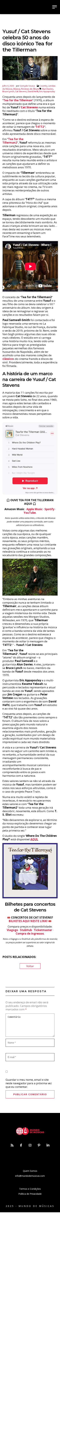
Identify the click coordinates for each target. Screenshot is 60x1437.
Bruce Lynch (8, 91)
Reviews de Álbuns (30, 88)
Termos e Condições (30, 1188)
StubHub (26, 930)
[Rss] (12, 1145)
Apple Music (34, 509)
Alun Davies (47, 88)
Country (43, 85)
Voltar (30, 966)
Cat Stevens (21, 91)
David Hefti (33, 91)
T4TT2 (40, 127)
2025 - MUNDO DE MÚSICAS (30, 1205)
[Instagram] (30, 1145)
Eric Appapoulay (47, 91)
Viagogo (12, 930)
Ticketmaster (43, 930)
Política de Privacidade (30, 1193)
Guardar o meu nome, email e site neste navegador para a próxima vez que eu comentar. (29, 1083)
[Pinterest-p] (39, 1145)
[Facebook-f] (21, 1145)
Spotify (49, 509)
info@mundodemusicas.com (30, 1175)
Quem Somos (30, 1170)
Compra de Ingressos (30, 933)
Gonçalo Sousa (27, 85)
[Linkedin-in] (48, 1145)
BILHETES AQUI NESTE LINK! (28, 921)
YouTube (30, 512)
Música (16, 88)
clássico (7, 359)
